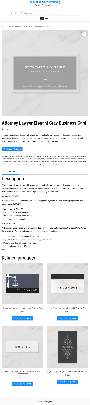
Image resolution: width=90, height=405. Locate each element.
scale (30, 161)
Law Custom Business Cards (54, 159)
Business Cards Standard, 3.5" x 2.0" (19, 159)
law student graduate (72, 159)
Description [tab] (9, 172)
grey (42, 159)
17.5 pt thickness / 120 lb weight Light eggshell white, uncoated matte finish (36, 156)
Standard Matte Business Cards (43, 161)
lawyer (23, 164)
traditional (58, 161)
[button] (84, 34)
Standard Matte (51, 164)
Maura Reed (17, 161)
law (3, 164)
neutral (24, 161)
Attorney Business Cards (71, 156)
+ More (5, 250)
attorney (70, 161)
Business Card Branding (45, 2)
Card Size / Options (12, 149)
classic (10, 26)
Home (4, 26)
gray (38, 159)
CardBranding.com (45, 402)
